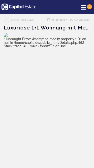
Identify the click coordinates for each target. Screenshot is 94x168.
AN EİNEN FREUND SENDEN (70, 19)
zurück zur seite (22, 19)
